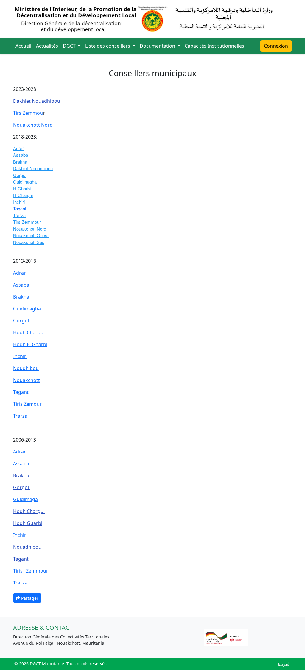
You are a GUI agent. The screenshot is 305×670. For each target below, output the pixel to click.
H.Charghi (23, 195)
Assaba (20, 155)
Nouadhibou (27, 547)
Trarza (19, 215)
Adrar (18, 148)
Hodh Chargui (29, 332)
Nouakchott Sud (28, 242)
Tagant (19, 208)
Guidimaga (25, 499)
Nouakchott (26, 380)
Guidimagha (25, 181)
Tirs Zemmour (27, 222)
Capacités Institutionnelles (214, 46)
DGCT (70, 46)
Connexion (276, 46)
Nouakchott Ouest (31, 235)
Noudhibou (26, 368)
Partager (29, 598)
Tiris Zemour (27, 404)
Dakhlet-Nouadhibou (33, 168)
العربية (284, 664)
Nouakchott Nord (33, 125)
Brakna (20, 161)
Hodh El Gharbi (30, 344)
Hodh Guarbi (27, 523)
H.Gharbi (22, 188)
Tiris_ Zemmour (30, 571)
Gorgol (19, 175)
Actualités (47, 46)
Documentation (158, 46)
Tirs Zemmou (28, 113)
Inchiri (19, 202)
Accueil (23, 46)
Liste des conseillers (108, 46)
